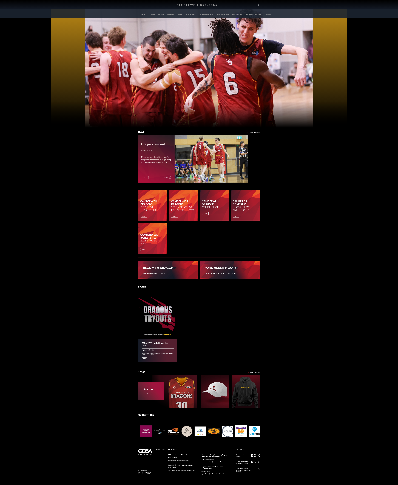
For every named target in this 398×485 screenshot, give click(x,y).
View (143, 216)
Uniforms (267, 14)
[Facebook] (252, 455)
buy (147, 393)
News (153, 14)
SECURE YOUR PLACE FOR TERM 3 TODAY (220, 273)
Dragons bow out (153, 144)
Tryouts (160, 14)
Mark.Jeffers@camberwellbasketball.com (181, 470)
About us (144, 14)
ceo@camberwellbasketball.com (178, 460)
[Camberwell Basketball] (146, 452)
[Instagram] (255, 455)
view (145, 178)
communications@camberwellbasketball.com (215, 462)
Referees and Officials (253, 14)
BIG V (163, 273)
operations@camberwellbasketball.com (214, 474)
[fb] (252, 462)
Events (179, 14)
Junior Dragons (190, 14)
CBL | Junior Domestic (206, 14)
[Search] (258, 5)
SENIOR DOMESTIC (223, 14)
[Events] (157, 314)
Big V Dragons (237, 14)
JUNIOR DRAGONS (150, 273)
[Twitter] (259, 455)
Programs (170, 14)
